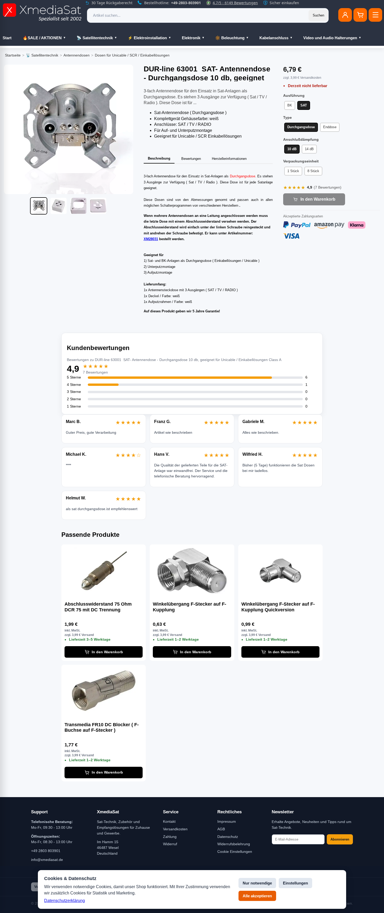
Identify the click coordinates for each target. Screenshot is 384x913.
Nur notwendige (257, 883)
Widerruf (170, 844)
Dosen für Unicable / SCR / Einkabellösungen (132, 55)
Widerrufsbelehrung (233, 844)
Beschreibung (159, 158)
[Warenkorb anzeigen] (360, 15)
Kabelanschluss (273, 38)
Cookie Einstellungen (234, 851)
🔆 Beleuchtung (230, 38)
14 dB (309, 149)
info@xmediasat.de (47, 860)
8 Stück (313, 171)
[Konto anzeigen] (345, 15)
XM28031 (151, 239)
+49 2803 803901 (45, 851)
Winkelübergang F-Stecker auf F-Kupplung (189, 606)
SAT (303, 105)
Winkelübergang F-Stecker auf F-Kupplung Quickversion (278, 606)
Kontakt (169, 821)
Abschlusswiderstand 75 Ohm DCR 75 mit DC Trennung (98, 606)
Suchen (318, 15)
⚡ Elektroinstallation (147, 38)
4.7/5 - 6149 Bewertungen (235, 2)
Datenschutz (227, 837)
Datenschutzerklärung (64, 900)
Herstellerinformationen (229, 159)
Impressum (226, 821)
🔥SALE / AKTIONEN (42, 38)
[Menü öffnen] (375, 15)
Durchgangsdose (301, 127)
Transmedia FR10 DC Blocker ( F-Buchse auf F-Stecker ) (102, 727)
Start (7, 38)
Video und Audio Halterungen (330, 38)
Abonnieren (339, 839)
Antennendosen (76, 55)
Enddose (329, 127)
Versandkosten (175, 829)
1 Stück (293, 171)
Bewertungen (191, 159)
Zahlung (170, 837)
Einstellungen (295, 883)
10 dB (291, 149)
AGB (221, 829)
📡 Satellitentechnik (95, 38)
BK (289, 105)
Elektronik (191, 38)
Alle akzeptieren (257, 896)
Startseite (13, 55)
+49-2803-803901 (186, 2)
